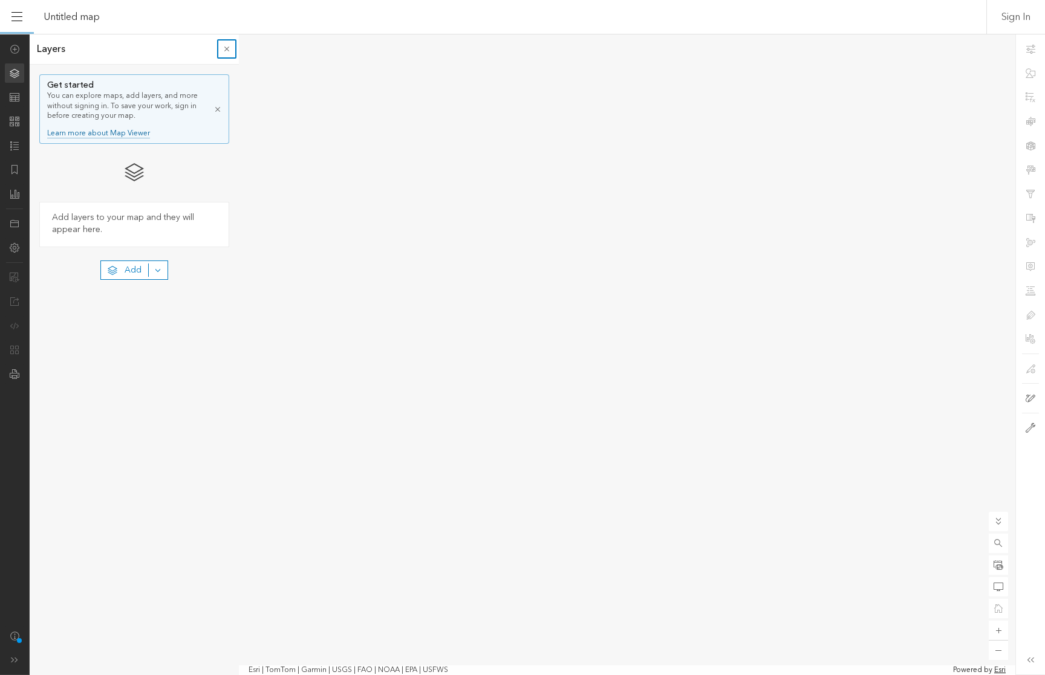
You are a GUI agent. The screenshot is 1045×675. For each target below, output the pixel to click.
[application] (522, 354)
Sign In (1015, 16)
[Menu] (17, 17)
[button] (998, 543)
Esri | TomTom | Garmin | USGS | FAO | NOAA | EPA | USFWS (348, 670)
